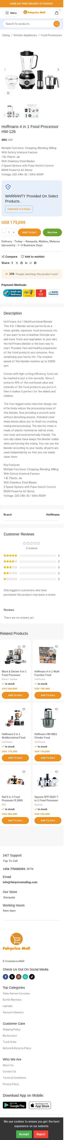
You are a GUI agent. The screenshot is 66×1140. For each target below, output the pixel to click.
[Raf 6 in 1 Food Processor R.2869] (15, 780)
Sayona (38, 804)
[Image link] (16, 941)
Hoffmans (39, 679)
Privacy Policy (11, 1084)
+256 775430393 (14, 869)
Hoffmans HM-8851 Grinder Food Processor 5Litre (45, 737)
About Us (8, 1065)
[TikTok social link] (32, 977)
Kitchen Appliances (25, 35)
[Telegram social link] (35, 263)
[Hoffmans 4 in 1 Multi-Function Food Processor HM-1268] (48, 655)
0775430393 (46, 3)
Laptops (7, 1005)
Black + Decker (9, 679)
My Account (10, 1035)
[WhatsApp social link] (30, 263)
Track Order (10, 1041)
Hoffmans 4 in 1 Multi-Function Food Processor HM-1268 (47, 675)
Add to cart (29, 232)
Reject (40, 1134)
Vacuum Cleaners (13, 1012)
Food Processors (51, 35)
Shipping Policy (11, 1029)
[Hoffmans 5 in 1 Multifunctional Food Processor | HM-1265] (15, 717)
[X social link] (16, 263)
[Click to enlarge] (8, 93)
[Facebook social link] (12, 263)
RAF (4, 804)
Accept (24, 1134)
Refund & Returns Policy (17, 1048)
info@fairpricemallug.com (20, 882)
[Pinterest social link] (21, 263)
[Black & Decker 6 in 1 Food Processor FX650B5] (15, 655)
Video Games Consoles (16, 993)
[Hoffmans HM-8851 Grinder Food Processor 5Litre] (48, 717)
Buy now (52, 232)
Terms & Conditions (14, 1077)
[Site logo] (35, 12)
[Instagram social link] (18, 977)
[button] (5, 69)
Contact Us (9, 1071)
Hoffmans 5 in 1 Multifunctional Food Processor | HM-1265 (14, 737)
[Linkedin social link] (26, 263)
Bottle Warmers (12, 999)
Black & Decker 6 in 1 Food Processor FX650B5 (14, 675)
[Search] (57, 24)
